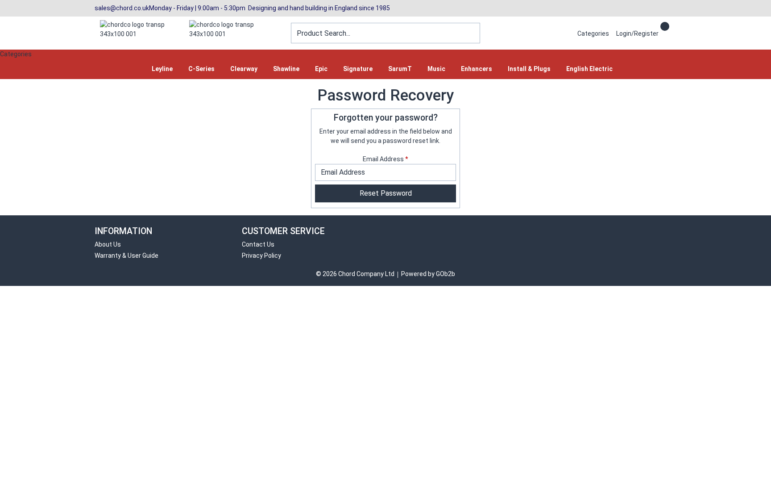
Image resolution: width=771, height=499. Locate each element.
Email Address (385, 159)
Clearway (243, 68)
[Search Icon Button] (672, 25)
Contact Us (258, 244)
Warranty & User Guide (126, 255)
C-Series (201, 68)
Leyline (162, 68)
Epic (321, 68)
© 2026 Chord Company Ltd (355, 273)
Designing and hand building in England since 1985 (317, 8)
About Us (108, 244)
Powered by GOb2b (428, 273)
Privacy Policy (261, 255)
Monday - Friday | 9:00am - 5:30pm (197, 8)
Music (436, 68)
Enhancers (476, 68)
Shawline (286, 68)
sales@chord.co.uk (122, 8)
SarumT (400, 68)
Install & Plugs (529, 68)
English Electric (589, 68)
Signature (358, 68)
